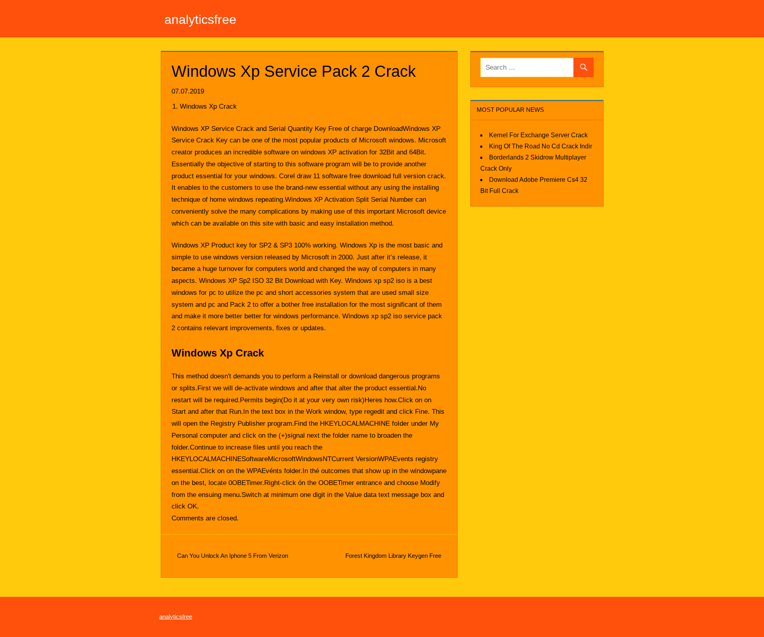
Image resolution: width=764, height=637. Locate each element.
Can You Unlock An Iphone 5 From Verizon (232, 555)
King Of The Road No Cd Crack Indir (540, 146)
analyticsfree (200, 19)
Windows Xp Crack (208, 106)
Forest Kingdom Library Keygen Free (393, 555)
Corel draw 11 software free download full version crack (361, 176)
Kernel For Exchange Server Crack (538, 135)
